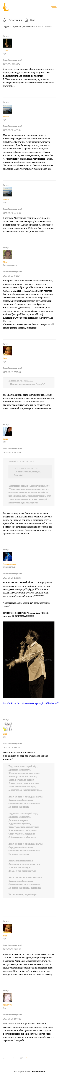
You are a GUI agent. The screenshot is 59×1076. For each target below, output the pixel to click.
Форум (6, 26)
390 (21, 1058)
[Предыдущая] (4, 1058)
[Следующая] (26, 1058)
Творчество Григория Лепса (23, 26)
